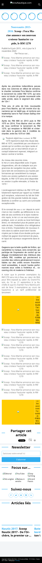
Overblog (17, 560)
